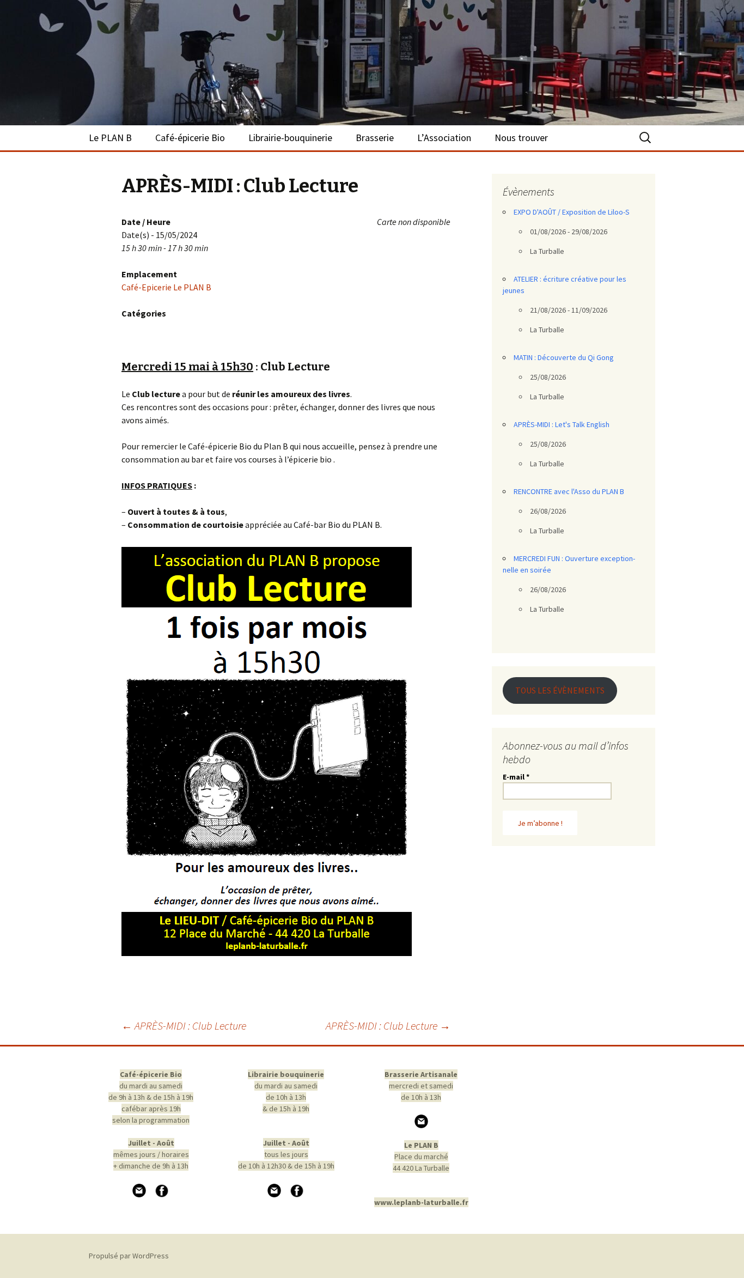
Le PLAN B (110, 137)
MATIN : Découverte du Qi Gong (564, 357)
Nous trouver (521, 137)
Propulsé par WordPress (129, 1256)
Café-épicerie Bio (190, 137)
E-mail (516, 777)
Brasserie (375, 137)
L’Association (444, 137)
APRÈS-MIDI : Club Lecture (183, 1025)
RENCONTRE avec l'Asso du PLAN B (569, 491)
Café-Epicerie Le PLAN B (166, 287)
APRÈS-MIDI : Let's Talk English (561, 424)
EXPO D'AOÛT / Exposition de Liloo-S (572, 212)
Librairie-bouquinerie (290, 137)
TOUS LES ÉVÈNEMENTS (560, 690)
